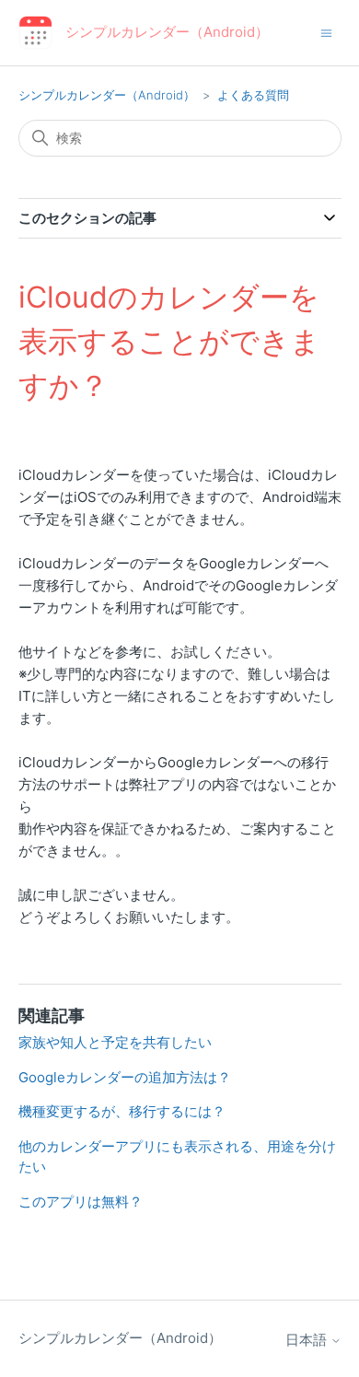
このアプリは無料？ (80, 1201)
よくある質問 (253, 95)
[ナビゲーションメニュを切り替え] (326, 32)
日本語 (307, 1340)
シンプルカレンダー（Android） (106, 95)
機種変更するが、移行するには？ (122, 1111)
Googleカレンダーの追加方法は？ (124, 1077)
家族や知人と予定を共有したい (115, 1042)
